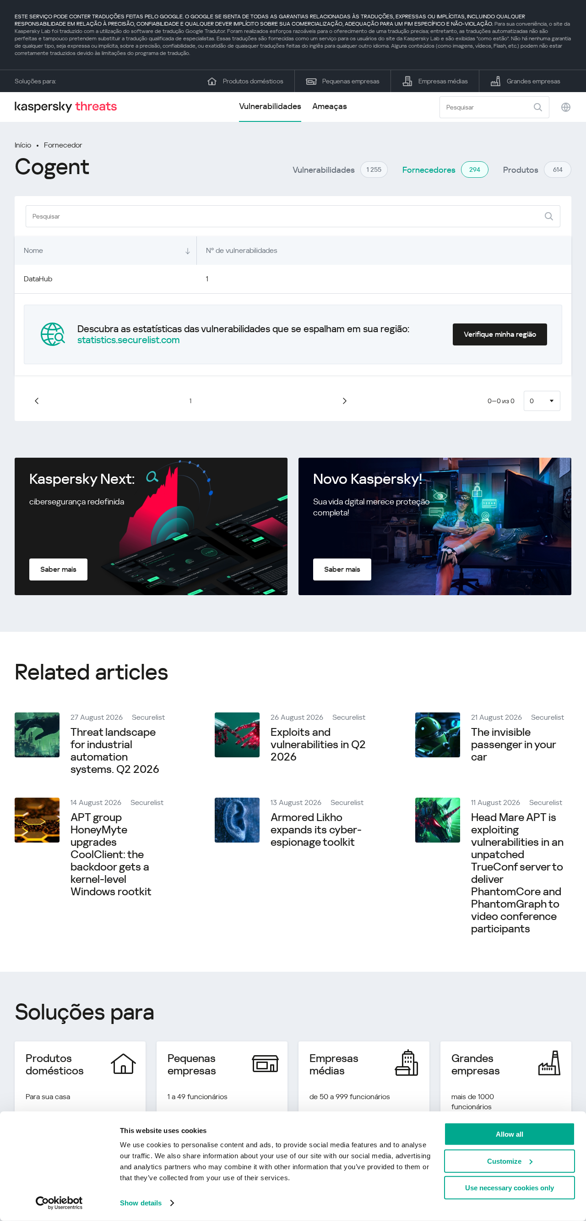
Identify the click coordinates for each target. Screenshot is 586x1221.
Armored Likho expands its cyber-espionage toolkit (316, 830)
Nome (33, 250)
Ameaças (329, 106)
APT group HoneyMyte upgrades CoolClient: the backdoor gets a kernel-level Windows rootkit (111, 854)
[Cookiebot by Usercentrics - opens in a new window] (59, 1203)
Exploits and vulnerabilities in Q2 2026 (318, 744)
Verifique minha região (500, 334)
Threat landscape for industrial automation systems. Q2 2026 (115, 751)
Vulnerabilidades (270, 106)
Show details (141, 1203)
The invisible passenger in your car (513, 744)
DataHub (38, 278)
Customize (504, 1161)
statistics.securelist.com (128, 339)
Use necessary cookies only (509, 1188)
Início (23, 145)
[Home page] (70, 107)
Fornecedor (63, 145)
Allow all (509, 1134)
